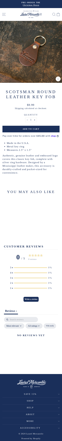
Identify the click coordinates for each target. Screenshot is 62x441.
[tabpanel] (31, 342)
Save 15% (30, 394)
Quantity (31, 115)
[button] (31, 267)
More (30, 421)
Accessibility (30, 428)
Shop (30, 401)
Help (30, 408)
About (30, 414)
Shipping (19, 108)
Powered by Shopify (31, 438)
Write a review (31, 299)
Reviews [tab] (11, 310)
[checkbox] (50, 326)
